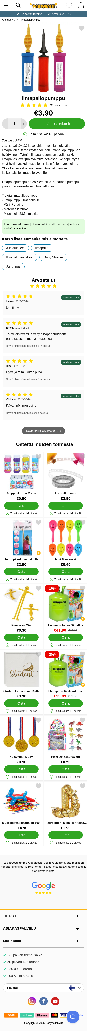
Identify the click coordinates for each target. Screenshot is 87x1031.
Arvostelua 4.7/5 (61, 13)
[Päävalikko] (6, 5)
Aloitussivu (8, 19)
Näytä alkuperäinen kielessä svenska (28, 345)
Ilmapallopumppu (30, 19)
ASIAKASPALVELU (19, 928)
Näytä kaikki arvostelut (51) (43, 430)
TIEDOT (9, 916)
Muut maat (12, 941)
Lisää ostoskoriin (56, 124)
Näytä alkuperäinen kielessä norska (27, 412)
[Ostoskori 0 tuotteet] (81, 5)
